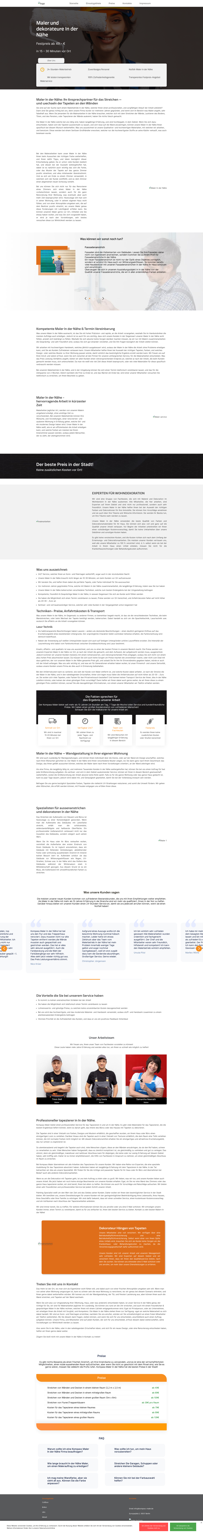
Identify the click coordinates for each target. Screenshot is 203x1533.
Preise (112, 3)
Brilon (44, 1507)
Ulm (43, 1512)
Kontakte (127, 3)
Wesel (44, 1517)
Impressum (145, 3)
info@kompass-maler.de (141, 1509)
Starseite (74, 3)
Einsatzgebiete (93, 3)
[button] (85, 298)
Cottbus (45, 1502)
